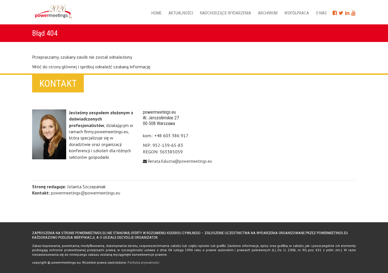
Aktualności (180, 13)
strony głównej (63, 66)
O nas (321, 13)
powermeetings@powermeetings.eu (85, 193)
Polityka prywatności (143, 262)
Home (156, 13)
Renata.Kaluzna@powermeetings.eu (180, 161)
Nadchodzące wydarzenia (225, 13)
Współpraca (296, 13)
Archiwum (268, 13)
